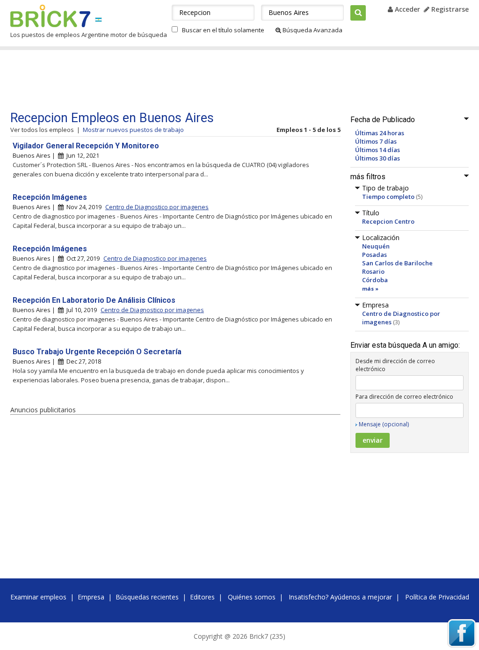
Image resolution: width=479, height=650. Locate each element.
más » (370, 288)
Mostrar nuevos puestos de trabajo (133, 129)
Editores (202, 596)
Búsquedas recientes (147, 596)
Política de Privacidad (437, 596)
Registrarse (449, 9)
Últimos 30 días (377, 158)
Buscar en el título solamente (223, 30)
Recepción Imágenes (50, 197)
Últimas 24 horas (379, 133)
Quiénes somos (252, 596)
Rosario (373, 271)
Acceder (406, 9)
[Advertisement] (187, 80)
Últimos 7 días (376, 141)
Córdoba (375, 280)
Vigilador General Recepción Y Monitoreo (86, 145)
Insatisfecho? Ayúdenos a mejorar (340, 596)
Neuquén (376, 246)
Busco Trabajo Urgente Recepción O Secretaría (97, 351)
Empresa (91, 596)
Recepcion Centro (388, 221)
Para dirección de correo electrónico (404, 397)
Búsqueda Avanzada (311, 30)
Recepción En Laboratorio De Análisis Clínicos (94, 300)
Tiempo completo (388, 196)
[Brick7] (98, 19)
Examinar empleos (38, 596)
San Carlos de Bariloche (397, 263)
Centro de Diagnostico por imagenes (157, 207)
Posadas (374, 254)
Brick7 (50, 16)
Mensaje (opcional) (384, 424)
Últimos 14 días (377, 150)
